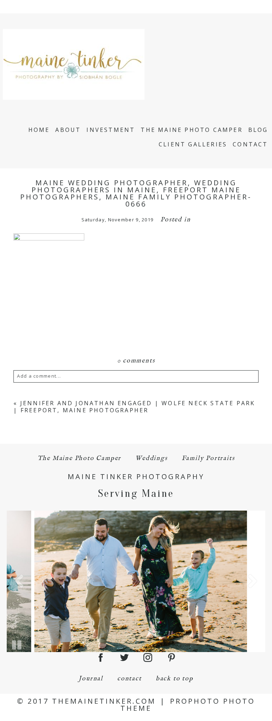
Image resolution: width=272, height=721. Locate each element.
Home (39, 130)
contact (129, 679)
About (68, 130)
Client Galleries (193, 144)
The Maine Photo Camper (191, 130)
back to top (174, 679)
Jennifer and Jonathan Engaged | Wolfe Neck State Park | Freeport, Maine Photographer (134, 406)
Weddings (151, 458)
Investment (110, 130)
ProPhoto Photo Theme (187, 704)
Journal (91, 679)
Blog (258, 130)
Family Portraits (208, 458)
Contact (250, 144)
